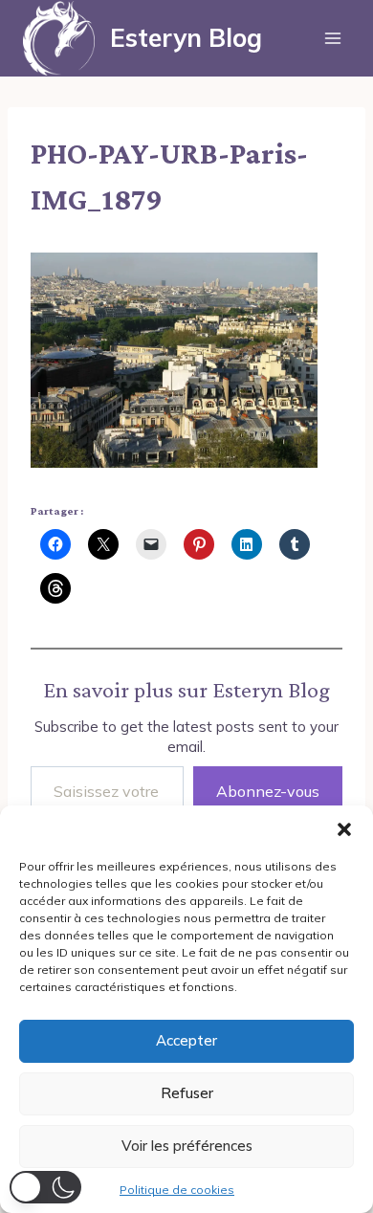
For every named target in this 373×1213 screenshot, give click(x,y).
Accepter (186, 1040)
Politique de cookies (177, 1189)
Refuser (187, 1093)
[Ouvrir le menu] (332, 38)
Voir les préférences (186, 1145)
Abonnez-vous (267, 791)
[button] (344, 829)
